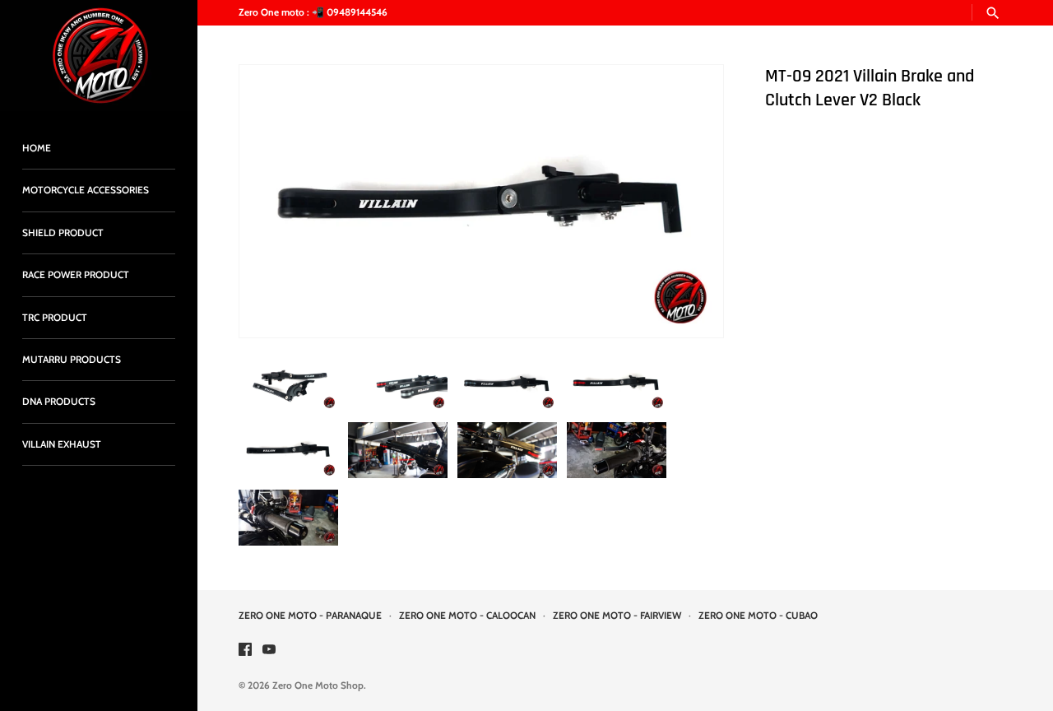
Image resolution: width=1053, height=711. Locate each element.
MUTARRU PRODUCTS (71, 359)
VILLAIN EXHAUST (61, 444)
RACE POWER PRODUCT (75, 275)
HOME (36, 148)
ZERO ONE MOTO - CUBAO (758, 615)
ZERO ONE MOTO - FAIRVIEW (617, 615)
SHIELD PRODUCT (63, 233)
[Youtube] (269, 650)
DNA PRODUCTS (58, 401)
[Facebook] (245, 650)
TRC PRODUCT (54, 317)
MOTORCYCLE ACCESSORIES (85, 190)
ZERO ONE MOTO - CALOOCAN (467, 615)
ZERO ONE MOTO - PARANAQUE (310, 615)
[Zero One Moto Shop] (98, 55)
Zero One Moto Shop (318, 685)
